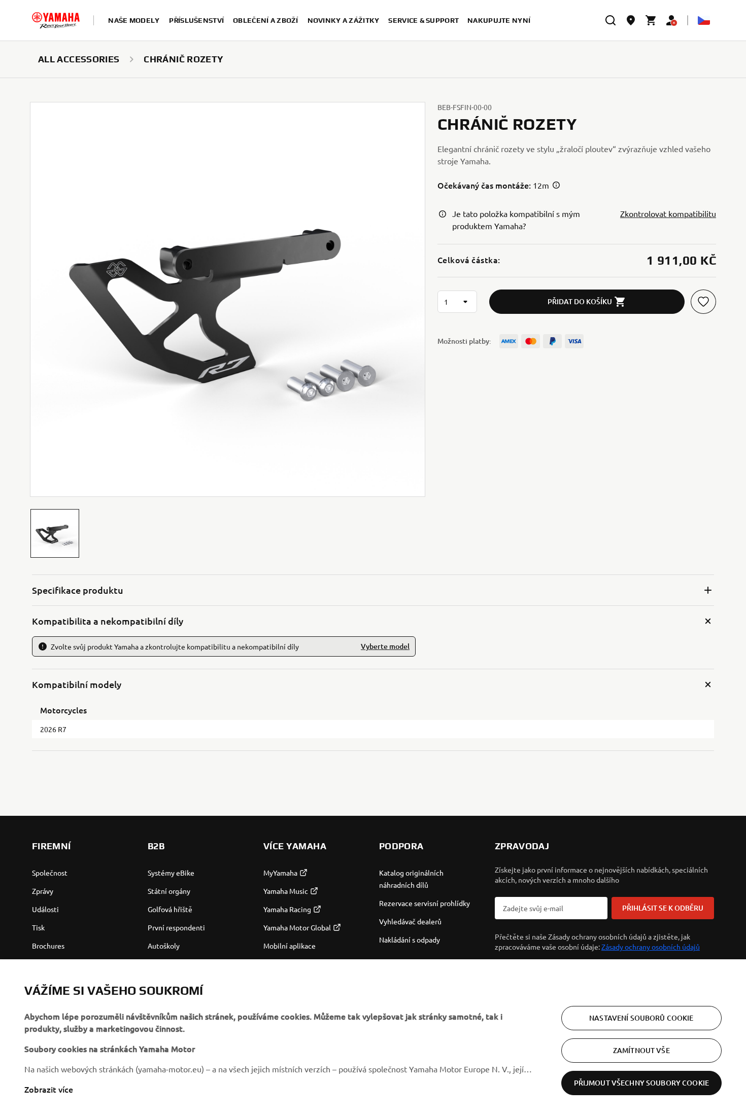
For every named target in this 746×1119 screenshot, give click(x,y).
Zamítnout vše (641, 1050)
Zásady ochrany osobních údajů (650, 946)
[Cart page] (651, 20)
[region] (373, 1039)
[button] (54, 533)
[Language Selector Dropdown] (704, 20)
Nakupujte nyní (498, 20)
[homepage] (56, 20)
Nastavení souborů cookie (641, 1017)
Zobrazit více (48, 1088)
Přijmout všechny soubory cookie (641, 1082)
